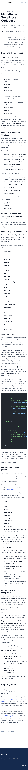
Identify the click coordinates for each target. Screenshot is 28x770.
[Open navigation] (2, 3)
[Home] (2, 11)
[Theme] (26, 3)
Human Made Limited (14, 758)
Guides (8, 11)
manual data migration (8, 716)
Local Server (11, 489)
